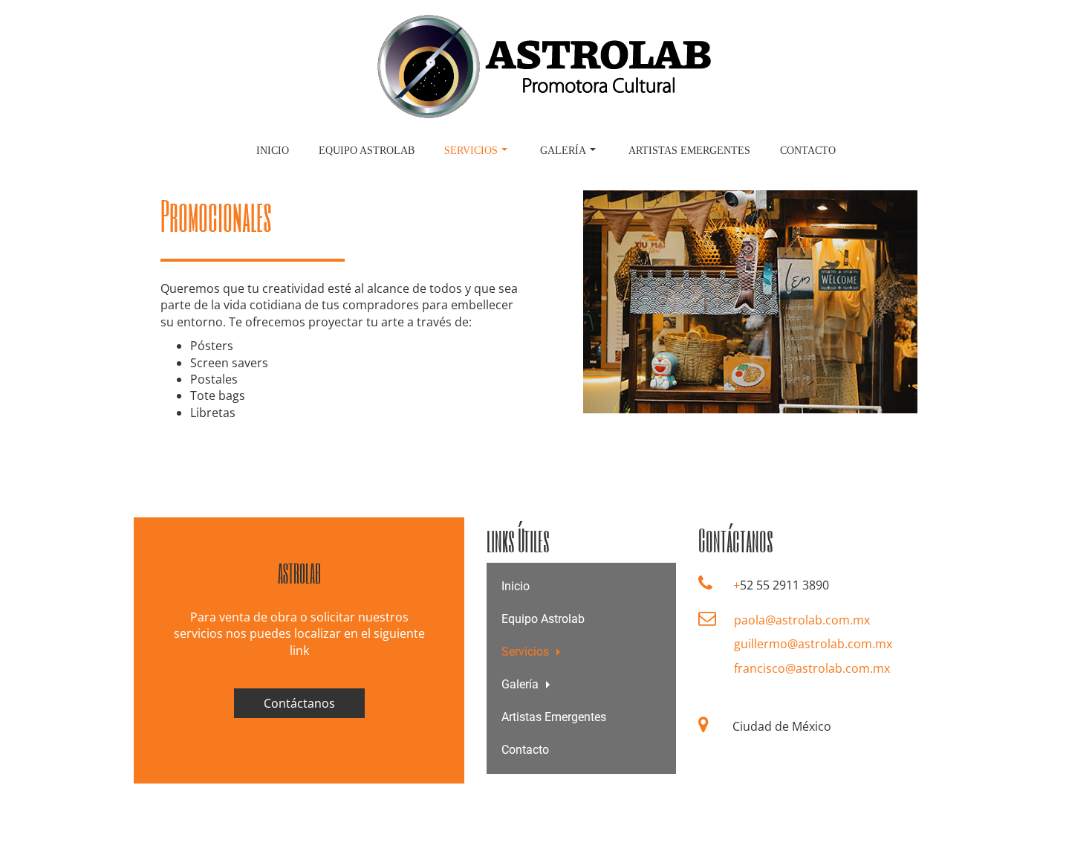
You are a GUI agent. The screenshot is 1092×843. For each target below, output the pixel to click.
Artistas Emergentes (689, 150)
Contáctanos (299, 703)
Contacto (808, 150)
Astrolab (299, 574)
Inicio (272, 150)
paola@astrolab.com (792, 620)
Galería (563, 150)
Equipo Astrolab (367, 150)
